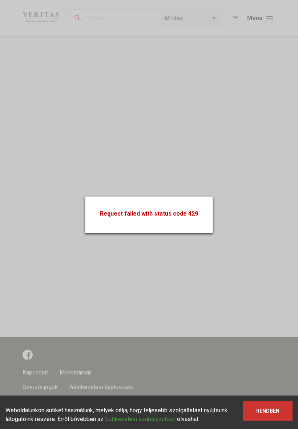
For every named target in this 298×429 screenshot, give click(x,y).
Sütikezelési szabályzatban (140, 419)
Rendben (267, 411)
